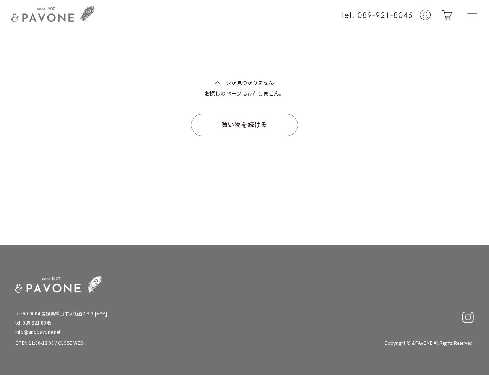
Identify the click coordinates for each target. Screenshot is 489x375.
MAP (100, 313)
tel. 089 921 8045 (33, 322)
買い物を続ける (245, 125)
